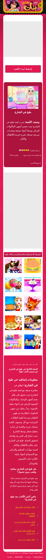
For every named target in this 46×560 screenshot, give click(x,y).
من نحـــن (28, 556)
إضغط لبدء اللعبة (23, 68)
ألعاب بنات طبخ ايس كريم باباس (24, 523)
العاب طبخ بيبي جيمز (26, 540)
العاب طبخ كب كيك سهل (25, 507)
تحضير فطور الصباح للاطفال (27, 514)
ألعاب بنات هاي (34, 364)
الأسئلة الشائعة (19, 556)
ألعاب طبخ (25, 364)
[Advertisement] (21, 231)
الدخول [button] (14, 3)
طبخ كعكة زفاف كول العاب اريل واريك (24, 532)
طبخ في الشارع (17, 364)
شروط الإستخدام (38, 556)
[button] (40, 5)
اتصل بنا (10, 556)
